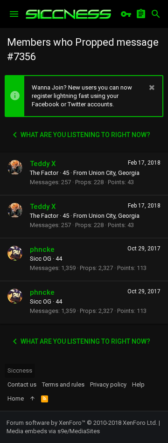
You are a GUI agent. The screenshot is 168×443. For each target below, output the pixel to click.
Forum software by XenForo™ (82, 422)
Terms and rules (63, 384)
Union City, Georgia (114, 172)
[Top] (32, 399)
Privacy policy (108, 384)
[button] (14, 14)
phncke (42, 249)
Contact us (21, 384)
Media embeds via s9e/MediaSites (53, 431)
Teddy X (43, 163)
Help (138, 384)
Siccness (19, 370)
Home (15, 398)
